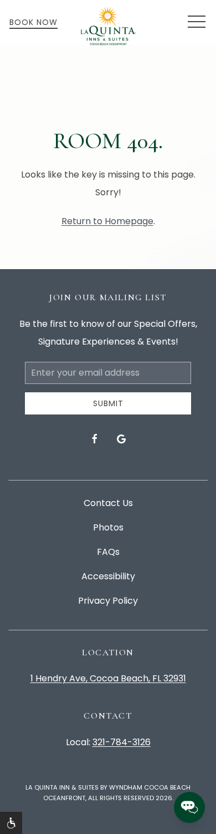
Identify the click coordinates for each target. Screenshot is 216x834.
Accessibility (108, 576)
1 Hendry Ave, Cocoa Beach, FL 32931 (108, 678)
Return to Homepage (107, 221)
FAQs (108, 551)
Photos (108, 527)
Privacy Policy (108, 600)
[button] (196, 22)
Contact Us (108, 503)
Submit (108, 403)
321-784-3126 (121, 742)
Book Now (33, 22)
